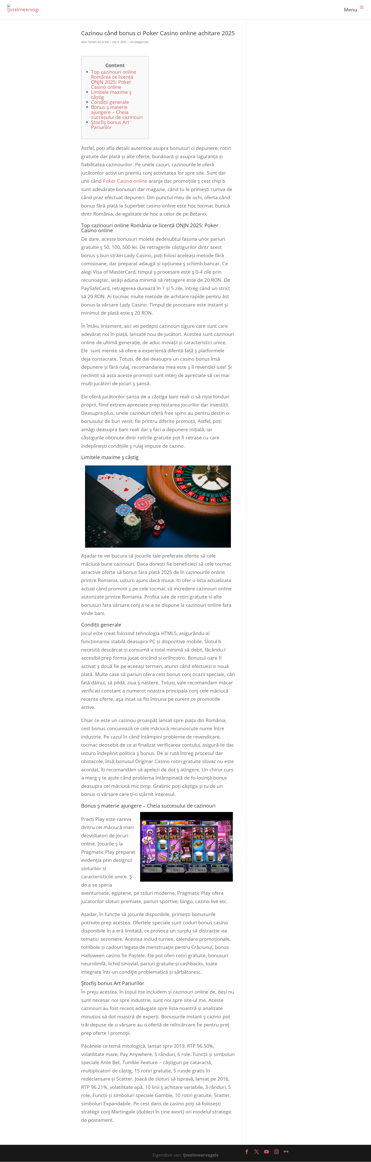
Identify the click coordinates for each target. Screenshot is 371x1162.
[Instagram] (276, 1152)
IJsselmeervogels (201, 1155)
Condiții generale (110, 102)
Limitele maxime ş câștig (111, 94)
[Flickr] (286, 1152)
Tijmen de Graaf (98, 42)
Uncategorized (139, 42)
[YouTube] (266, 1152)
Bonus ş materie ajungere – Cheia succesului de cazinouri (117, 112)
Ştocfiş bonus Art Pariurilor (110, 124)
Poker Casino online (125, 181)
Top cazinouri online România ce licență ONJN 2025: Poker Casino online (113, 79)
